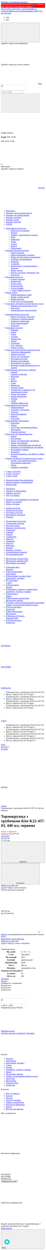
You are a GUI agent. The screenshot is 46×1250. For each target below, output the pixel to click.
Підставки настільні (19, 359)
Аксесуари (10, 609)
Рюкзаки (9, 569)
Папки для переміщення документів (26, 445)
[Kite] (3, 721)
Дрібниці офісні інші (19, 403)
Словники (15, 264)
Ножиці (14, 233)
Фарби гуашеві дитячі (20, 297)
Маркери (14, 330)
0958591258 (6, 688)
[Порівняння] (20, 32)
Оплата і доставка (21, 9)
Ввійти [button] (4, 934)
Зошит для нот (17, 270)
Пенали (9, 587)
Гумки (13, 242)
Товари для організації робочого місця (22, 605)
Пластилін (15, 308)
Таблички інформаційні (21, 352)
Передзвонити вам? (9, 1181)
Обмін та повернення (15, 1102)
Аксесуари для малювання (22, 301)
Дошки (14, 425)
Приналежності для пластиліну (24, 310)
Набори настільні (18, 354)
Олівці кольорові (18, 279)
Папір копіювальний (19, 323)
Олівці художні (17, 348)
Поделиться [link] (6, 985)
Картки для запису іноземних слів (25, 273)
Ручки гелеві (16, 284)
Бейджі (14, 381)
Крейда (14, 246)
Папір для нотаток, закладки (23, 317)
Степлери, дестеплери (20, 410)
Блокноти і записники (20, 321)
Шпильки (15, 376)
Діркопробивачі (17, 407)
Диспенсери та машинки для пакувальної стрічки (23, 391)
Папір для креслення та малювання (25, 257)
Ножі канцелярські (18, 414)
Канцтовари (11, 574)
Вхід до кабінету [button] (13, 1093)
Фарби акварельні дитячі (21, 295)
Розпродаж (10, 623)
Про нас (11, 9)
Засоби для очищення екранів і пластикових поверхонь (24, 462)
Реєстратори (16, 438)
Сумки (9, 583)
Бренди (33, 11)
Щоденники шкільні (14, 600)
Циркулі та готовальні (20, 230)
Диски (13, 465)
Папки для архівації (19, 443)
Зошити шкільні (17, 253)
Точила (14, 244)
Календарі (15, 275)
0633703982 (6, 667)
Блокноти (15, 262)
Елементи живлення (19, 467)
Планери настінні (18, 432)
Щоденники (11, 614)
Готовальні (15, 343)
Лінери (14, 341)
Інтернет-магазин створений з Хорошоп (17, 1033)
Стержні (14, 337)
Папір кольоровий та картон (22, 255)
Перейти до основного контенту (14, 2)
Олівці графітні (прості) (21, 290)
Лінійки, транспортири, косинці (24, 235)
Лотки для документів (20, 357)
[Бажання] (23, 54)
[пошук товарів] (20, 103)
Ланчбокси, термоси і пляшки (18, 592)
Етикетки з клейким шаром (22, 319)
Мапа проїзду (6, 1228)
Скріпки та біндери (19, 374)
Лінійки (14, 399)
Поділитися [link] (6, 988)
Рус (7, 20)
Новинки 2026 (12, 618)
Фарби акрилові (17, 299)
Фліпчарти (15, 423)
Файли (13, 436)
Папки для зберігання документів (25, 441)
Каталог (4, 9)
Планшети (15, 452)
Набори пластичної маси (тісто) (24, 306)
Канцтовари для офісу (15, 578)
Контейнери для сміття (20, 363)
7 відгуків (5, 836)
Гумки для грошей (18, 394)
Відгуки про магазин (14, 1109)
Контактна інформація (20, 11)
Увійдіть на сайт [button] (7, 885)
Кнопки (14, 372)
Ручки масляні (17, 286)
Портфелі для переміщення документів (27, 447)
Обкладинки (16, 248)
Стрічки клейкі (17, 388)
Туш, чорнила (16, 345)
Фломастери (16, 281)
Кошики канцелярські (20, 361)
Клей (13, 237)
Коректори (15, 239)
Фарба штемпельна (19, 396)
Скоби (13, 401)
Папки (8, 596)
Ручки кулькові (17, 288)
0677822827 (6, 646)
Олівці (13, 332)
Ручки (13, 334)
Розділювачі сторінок (19, 450)
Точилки (14, 412)
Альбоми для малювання (21, 259)
